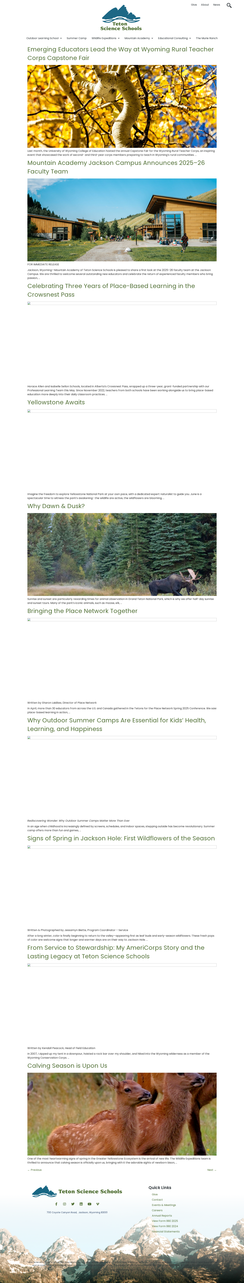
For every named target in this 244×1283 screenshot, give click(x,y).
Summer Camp (77, 38)
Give (194, 5)
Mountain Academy (137, 38)
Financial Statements (166, 1231)
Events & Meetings (164, 1205)
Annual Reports (162, 1216)
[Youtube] (89, 1204)
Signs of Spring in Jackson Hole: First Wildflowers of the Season (121, 838)
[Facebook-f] (56, 1204)
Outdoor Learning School (42, 38)
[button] (229, 6)
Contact (157, 1200)
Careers (157, 1210)
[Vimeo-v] (97, 1204)
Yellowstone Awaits (56, 402)
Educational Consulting (173, 38)
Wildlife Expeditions (104, 38)
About (205, 5)
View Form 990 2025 (165, 1221)
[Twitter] (73, 1204)
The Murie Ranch (207, 38)
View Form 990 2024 (165, 1226)
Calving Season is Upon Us (67, 1065)
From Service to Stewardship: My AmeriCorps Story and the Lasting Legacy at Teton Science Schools (115, 952)
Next (212, 1170)
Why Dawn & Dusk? (56, 506)
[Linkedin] (81, 1204)
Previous (34, 1170)
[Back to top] (122, 1277)
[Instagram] (64, 1204)
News (216, 5)
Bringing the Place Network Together (82, 611)
